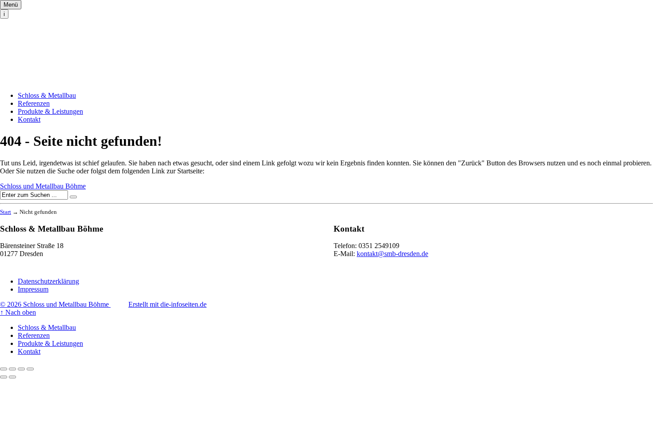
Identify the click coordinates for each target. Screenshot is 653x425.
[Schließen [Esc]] (3, 369)
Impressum (33, 289)
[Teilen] (12, 369)
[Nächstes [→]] (12, 377)
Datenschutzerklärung (48, 281)
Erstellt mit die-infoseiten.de (167, 304)
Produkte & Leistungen (50, 111)
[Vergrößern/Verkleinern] (30, 369)
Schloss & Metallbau (47, 95)
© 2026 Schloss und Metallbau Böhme (55, 304)
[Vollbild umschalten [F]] (21, 369)
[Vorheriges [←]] (3, 377)
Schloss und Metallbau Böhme (43, 44)
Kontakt (29, 119)
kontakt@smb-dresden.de (392, 253)
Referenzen (34, 103)
